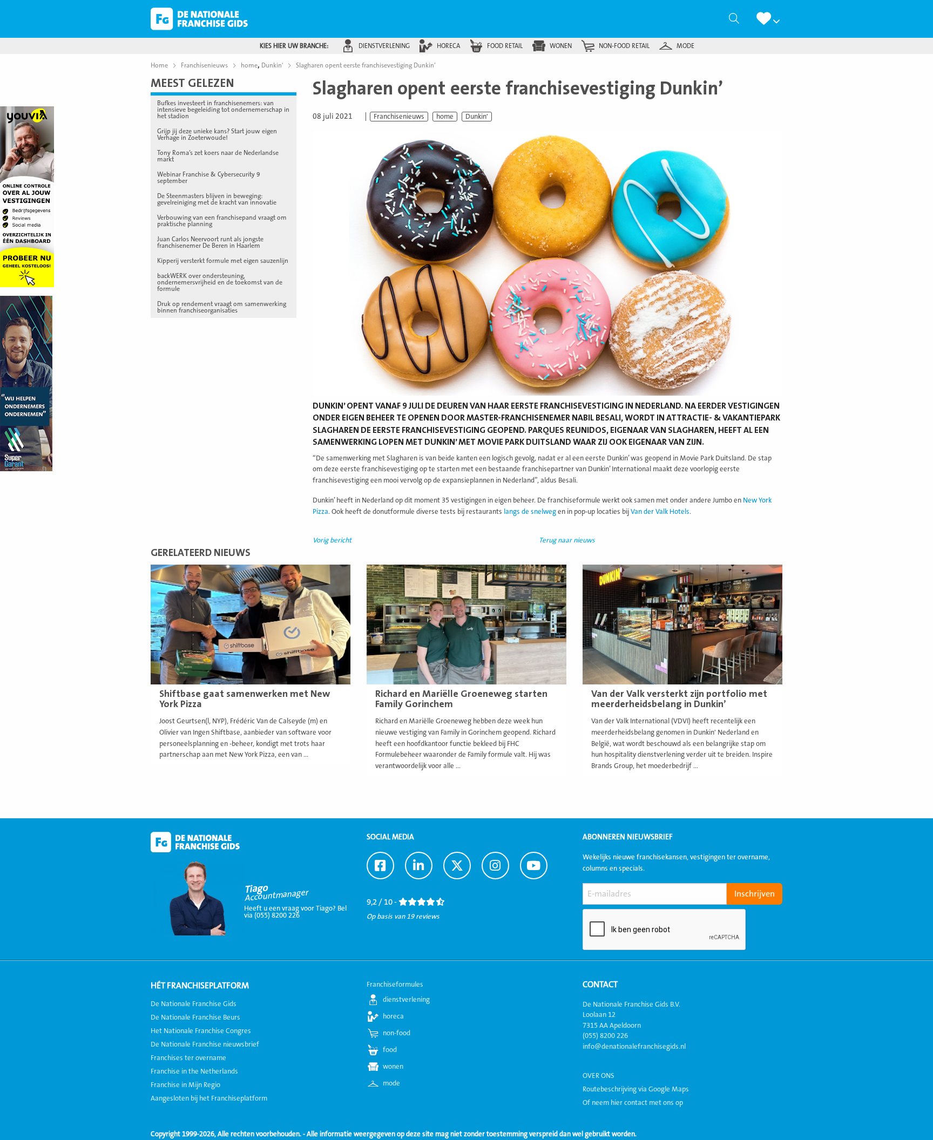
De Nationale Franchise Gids (199, 19)
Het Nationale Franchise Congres (201, 1031)
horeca (448, 46)
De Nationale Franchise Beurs (195, 1017)
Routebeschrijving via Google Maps (636, 1089)
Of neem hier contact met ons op (633, 1103)
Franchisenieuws (399, 116)
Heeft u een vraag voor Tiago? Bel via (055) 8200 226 (295, 912)
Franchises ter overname (188, 1058)
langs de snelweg (530, 511)
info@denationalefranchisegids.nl (634, 1046)
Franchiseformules (395, 984)
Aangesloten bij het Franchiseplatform (209, 1098)
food (390, 1050)
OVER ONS (598, 1076)
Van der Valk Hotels (660, 511)
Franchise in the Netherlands (194, 1071)
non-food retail (624, 46)
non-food (396, 1033)
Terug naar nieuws (567, 540)
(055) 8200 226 (605, 1036)
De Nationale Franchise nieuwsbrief (205, 1044)
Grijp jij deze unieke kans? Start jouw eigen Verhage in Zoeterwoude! (217, 134)
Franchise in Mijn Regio (185, 1085)
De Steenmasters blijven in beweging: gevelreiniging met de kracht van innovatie (216, 199)
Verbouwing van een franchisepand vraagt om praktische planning (222, 221)
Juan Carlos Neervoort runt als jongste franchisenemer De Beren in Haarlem (210, 242)
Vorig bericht (332, 540)
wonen (561, 46)
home (445, 116)
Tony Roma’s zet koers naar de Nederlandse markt (218, 156)
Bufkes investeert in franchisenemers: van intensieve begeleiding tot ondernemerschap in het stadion (223, 109)
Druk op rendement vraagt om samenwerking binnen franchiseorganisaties (221, 307)
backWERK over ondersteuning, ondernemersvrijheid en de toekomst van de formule (219, 282)
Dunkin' (476, 116)
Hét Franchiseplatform (200, 985)
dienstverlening (384, 46)
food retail (505, 46)
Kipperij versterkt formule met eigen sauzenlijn (222, 260)
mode (685, 46)
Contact (600, 984)
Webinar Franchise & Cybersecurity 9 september (208, 178)
